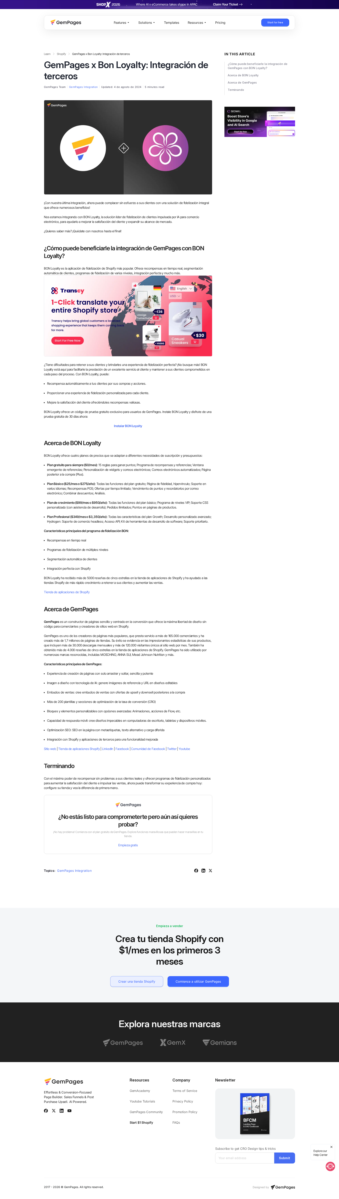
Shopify (61, 54)
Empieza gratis (128, 845)
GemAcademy (140, 1091)
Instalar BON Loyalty (128, 426)
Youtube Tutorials (142, 1101)
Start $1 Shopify (141, 1122)
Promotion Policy (184, 1112)
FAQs (176, 1122)
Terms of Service (184, 1091)
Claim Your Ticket (225, 4)
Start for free (275, 22)
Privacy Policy (182, 1101)
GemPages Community (146, 1112)
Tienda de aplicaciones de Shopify (67, 592)
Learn (47, 54)
